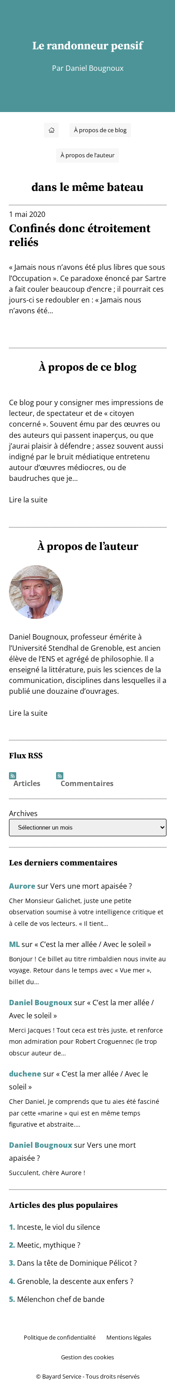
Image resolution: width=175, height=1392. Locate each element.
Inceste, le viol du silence (58, 1227)
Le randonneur (70, 45)
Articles (26, 784)
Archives (23, 813)
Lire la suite (28, 500)
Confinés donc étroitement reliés (79, 235)
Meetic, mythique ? (48, 1245)
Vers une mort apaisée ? (91, 886)
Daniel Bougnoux (40, 1002)
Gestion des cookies (87, 1357)
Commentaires (87, 784)
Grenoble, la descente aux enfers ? (75, 1281)
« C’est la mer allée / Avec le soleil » (93, 944)
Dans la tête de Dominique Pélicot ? (77, 1263)
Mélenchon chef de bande (61, 1299)
